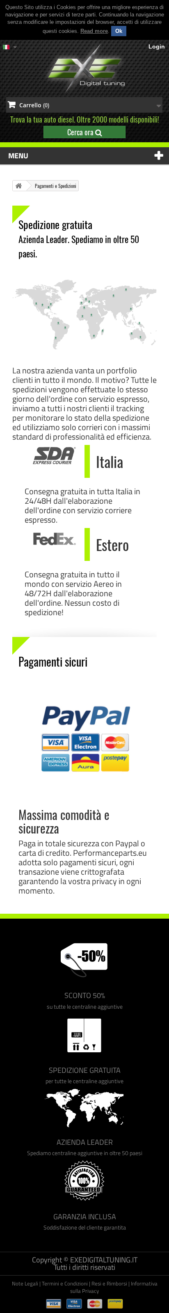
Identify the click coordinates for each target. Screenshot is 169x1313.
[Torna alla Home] (18, 186)
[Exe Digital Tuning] (84, 68)
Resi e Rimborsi (109, 1283)
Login (156, 46)
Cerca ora (81, 132)
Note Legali (25, 1283)
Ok (118, 31)
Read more (94, 31)
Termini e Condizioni (65, 1283)
